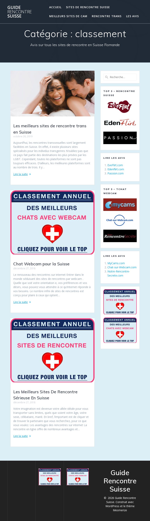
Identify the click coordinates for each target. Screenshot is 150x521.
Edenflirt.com (115, 169)
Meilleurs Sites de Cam (68, 16)
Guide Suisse (19, 11)
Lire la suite (20, 174)
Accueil (55, 7)
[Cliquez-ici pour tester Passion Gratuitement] (120, 138)
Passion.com (115, 173)
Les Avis (132, 16)
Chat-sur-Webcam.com (122, 267)
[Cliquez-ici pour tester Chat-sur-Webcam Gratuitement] (120, 220)
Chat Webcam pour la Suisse (41, 263)
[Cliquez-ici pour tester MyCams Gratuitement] (120, 204)
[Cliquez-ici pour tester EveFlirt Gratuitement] (120, 106)
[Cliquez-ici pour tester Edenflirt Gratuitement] (120, 122)
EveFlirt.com (115, 165)
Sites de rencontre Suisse (88, 7)
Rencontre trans (106, 16)
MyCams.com (116, 263)
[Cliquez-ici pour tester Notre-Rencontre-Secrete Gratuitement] (120, 236)
